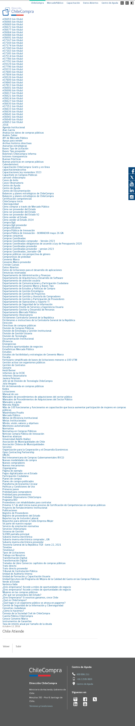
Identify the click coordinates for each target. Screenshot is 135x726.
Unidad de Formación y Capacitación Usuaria (26, 576)
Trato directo (9, 566)
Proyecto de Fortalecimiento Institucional (24, 508)
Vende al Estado (11, 582)
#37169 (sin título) (12, 43)
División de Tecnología (14, 336)
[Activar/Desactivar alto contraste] (132, 4)
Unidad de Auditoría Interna (17, 574)
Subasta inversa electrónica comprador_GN (25, 539)
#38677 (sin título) (12, 30)
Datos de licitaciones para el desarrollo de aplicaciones (32, 270)
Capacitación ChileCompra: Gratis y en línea (26, 167)
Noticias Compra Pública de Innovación (23, 434)
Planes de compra (12, 479)
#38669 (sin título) (12, 24)
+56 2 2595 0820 (84, 679)
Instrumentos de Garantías (17, 621)
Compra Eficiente (11, 228)
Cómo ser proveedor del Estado (19, 209)
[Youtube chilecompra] (85, 704)
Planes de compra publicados (18, 481)
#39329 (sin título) (12, 64)
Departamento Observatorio (17, 315)
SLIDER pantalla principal (15, 534)
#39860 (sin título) (12, 82)
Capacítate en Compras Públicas (19, 175)
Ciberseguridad (10, 204)
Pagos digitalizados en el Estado (19, 473)
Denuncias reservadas (14, 273)
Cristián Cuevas (10, 265)
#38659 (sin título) (12, 19)
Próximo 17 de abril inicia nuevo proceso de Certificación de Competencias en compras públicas (54, 505)
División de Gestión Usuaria (17, 333)
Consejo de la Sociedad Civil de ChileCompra (26, 613)
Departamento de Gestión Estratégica (22, 291)
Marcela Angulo (10, 405)
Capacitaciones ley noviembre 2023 (21, 172)
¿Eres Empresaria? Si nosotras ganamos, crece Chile (30, 597)
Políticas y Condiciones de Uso (18, 486)
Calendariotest (10, 164)
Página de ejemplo (12, 471)
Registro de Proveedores (15, 513)
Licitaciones (8, 391)
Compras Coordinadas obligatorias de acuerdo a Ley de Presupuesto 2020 (42, 243)
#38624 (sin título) (12, 98)
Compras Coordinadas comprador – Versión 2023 (28, 241)
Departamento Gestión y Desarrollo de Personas (28, 310)
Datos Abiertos (90, 3)
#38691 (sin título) (12, 37)
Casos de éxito (10, 180)
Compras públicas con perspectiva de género (26, 254)
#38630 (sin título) (12, 104)
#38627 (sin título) (12, 101)
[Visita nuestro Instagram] (131, 196)
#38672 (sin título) (12, 27)
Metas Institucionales (14, 420)
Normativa (8, 428)
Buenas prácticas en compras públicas (23, 162)
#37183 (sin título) (12, 51)
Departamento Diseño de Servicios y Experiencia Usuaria (32, 307)
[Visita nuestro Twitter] (131, 177)
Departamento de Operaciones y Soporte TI (26, 302)
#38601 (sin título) (12, 88)
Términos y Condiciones (41, 706)
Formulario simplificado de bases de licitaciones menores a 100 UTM (39, 360)
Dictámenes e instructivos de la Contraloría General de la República (38, 320)
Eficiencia (7, 341)
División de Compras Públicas (18, 328)
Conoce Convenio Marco (15, 619)
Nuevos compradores (13, 463)
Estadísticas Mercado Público (18, 349)
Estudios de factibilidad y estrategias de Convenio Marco (33, 354)
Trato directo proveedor (15, 568)
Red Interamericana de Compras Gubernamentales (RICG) (33, 457)
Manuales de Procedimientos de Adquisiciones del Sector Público (37, 399)
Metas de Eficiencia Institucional (20, 418)
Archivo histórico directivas (17, 143)
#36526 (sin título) (12, 77)
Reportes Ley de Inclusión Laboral (20, 518)
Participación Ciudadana (15, 476)
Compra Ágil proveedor (14, 225)
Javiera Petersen (11, 378)
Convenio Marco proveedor (16, 262)
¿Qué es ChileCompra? (14, 600)
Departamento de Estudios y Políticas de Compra (28, 288)
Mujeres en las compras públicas (20, 592)
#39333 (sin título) (12, 69)
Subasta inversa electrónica (17, 537)
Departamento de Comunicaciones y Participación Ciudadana (35, 283)
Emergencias (9, 344)
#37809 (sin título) (12, 80)
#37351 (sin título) (12, 106)
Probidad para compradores (17, 492)
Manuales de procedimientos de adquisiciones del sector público (37, 397)
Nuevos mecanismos (13, 465)
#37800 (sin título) (12, 72)
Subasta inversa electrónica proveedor (23, 542)
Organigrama (9, 468)
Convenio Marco (11, 259)
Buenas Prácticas (11, 159)
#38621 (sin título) (12, 96)
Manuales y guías (11, 402)
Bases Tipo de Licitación (15, 148)
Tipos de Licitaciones (13, 553)
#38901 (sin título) (12, 117)
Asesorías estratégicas (14, 146)
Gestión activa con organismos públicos (23, 362)
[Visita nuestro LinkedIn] (131, 190)
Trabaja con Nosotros (13, 555)
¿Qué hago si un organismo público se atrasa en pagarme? (34, 603)
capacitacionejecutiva (14, 170)
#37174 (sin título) (12, 45)
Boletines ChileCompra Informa (19, 154)
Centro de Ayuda (110, 3)
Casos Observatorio (12, 183)
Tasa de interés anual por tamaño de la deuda (27, 624)
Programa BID (9, 500)
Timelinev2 (8, 550)
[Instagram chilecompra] (75, 699)
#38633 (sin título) (12, 109)
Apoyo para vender (12, 140)
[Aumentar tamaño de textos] (122, 4)
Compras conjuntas (12, 236)
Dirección (7, 323)
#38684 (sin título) (12, 32)
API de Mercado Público (15, 138)
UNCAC (6, 455)
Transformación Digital (14, 558)
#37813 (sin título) (12, 85)
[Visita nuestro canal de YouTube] (131, 183)
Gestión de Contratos (13, 365)
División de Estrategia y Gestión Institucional (26, 331)
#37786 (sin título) (12, 59)
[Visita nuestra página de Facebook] (131, 170)
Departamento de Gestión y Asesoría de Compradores (31, 296)
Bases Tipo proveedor (14, 151)
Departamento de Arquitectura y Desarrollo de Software (32, 278)
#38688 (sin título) (12, 35)
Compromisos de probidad (16, 257)
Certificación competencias (17, 199)
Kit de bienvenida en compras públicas (23, 386)
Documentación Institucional (18, 339)
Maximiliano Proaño (13, 413)
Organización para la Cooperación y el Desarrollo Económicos (35, 450)
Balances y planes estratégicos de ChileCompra (28, 193)
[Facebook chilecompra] (85, 699)
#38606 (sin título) (12, 90)
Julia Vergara (9, 383)
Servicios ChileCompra (14, 529)
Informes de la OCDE (13, 373)
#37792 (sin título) (12, 61)
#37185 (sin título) (12, 53)
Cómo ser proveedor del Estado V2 (20, 214)
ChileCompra (37, 3)
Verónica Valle (10, 584)
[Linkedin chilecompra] (75, 704)
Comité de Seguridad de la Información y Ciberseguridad (32, 605)
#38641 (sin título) (12, 114)
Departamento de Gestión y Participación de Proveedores (33, 299)
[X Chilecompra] (95, 699)
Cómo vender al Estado (14, 217)
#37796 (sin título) (12, 67)
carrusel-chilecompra (13, 177)
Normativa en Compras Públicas (19, 431)
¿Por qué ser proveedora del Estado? (21, 595)
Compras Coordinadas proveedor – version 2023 (28, 249)
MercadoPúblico (55, 3)
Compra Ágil (8, 222)
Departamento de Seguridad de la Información (27, 304)
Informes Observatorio (14, 376)
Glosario (6, 368)
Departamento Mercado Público (19, 312)
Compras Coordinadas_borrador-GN (21, 251)
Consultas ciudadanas (14, 608)
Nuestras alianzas (12, 436)
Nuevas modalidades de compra (19, 460)
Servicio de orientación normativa (20, 526)
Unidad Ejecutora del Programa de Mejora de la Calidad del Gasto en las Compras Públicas (50, 579)
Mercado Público (11, 415)
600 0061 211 (83, 675)
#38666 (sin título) (12, 22)
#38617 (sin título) (12, 93)
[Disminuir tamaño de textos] (127, 4)
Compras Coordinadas (14, 238)
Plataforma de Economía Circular (20, 484)
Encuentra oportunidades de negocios (22, 347)
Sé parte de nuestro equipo (17, 523)
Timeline (7, 547)
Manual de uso (10, 394)
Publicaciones (9, 510)
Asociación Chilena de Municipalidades (23, 444)
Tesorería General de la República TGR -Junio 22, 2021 (31, 545)
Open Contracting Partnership (18, 452)
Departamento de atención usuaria (21, 280)
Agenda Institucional (13, 127)
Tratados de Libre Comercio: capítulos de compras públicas (34, 563)
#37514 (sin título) (12, 56)
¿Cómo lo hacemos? (13, 611)
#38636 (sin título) (12, 111)
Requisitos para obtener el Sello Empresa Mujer (27, 521)
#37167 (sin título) (12, 40)
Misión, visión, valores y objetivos (20, 423)
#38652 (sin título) (12, 122)
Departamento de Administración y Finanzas (26, 275)
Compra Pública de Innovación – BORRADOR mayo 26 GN (32, 233)
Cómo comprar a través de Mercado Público (25, 207)
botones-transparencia (14, 156)
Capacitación (73, 3)
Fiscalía (6, 357)
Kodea (5, 389)
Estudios (7, 352)
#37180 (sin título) (12, 48)
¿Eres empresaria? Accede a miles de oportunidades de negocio (36, 587)
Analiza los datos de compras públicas (23, 133)
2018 (5, 125)
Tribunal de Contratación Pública (19, 571)
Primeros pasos (10, 489)
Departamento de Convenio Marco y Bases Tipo (28, 286)
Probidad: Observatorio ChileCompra (21, 497)
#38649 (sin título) (12, 119)
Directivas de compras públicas (19, 325)
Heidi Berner (9, 370)
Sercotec (7, 447)
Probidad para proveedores (16, 494)
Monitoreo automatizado (16, 426)
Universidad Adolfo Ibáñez (16, 439)
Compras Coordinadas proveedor (19, 246)
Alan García (8, 130)
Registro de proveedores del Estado (21, 516)
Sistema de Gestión (13, 531)
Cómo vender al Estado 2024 (18, 220)
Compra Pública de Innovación (18, 230)
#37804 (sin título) (12, 74)
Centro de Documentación (16, 191)
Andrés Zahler (9, 135)
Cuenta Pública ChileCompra (17, 616)
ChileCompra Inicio (12, 201)
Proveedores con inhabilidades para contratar (26, 502)
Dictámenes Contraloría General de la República (28, 317)
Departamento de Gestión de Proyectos (23, 294)
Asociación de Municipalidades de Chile (23, 442)
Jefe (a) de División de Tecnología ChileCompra (27, 381)
